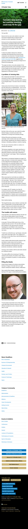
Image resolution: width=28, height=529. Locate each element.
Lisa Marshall (12, 30)
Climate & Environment (7, 365)
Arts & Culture (5, 421)
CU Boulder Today (6, 7)
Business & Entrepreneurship (8, 362)
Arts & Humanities (6, 359)
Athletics (4, 399)
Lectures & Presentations (7, 433)
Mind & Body (4, 408)
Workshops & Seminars (7, 442)
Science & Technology (11, 343)
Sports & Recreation (6, 439)
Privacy (3, 511)
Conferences (4, 424)
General (3, 430)
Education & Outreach (6, 368)
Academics (4, 390)
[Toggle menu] (25, 7)
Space (3, 380)
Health (5, 343)
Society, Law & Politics (7, 374)
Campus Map (17, 511)
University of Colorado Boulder (9, 508)
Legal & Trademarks (9, 511)
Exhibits (3, 427)
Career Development (6, 402)
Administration (5, 393)
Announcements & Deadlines (8, 396)
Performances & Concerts (7, 436)
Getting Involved (5, 405)
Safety (3, 411)
